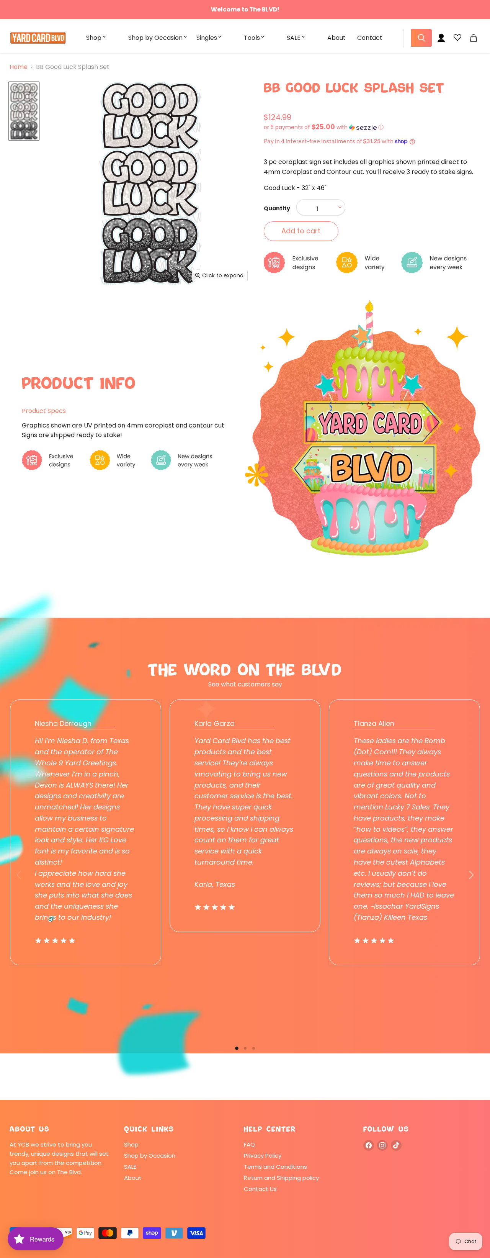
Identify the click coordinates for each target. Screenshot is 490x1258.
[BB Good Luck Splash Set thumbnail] (24, 111)
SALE (294, 37)
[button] (372, 127)
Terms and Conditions (275, 1167)
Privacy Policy (262, 1156)
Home (19, 67)
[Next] (470, 874)
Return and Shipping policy (281, 1178)
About (336, 37)
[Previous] (19, 874)
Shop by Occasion (155, 37)
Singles (206, 37)
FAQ (249, 1144)
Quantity (277, 208)
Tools (252, 37)
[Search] (421, 38)
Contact (369, 37)
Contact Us (260, 1189)
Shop (93, 37)
